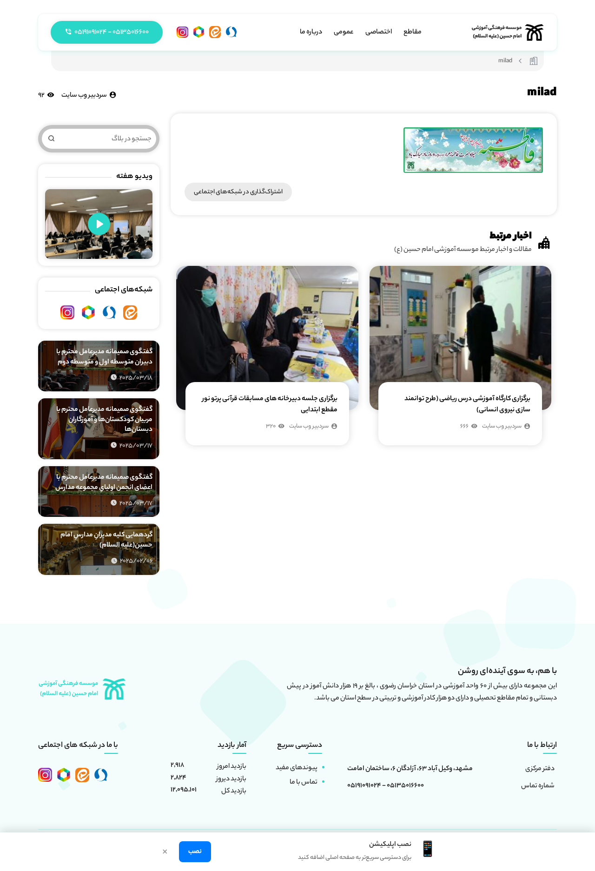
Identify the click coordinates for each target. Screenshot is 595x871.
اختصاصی (378, 32)
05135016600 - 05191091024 (385, 786)
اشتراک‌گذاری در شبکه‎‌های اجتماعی (238, 192)
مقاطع (412, 32)
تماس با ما (303, 782)
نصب (195, 851)
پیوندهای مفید (296, 768)
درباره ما (311, 32)
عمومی (344, 32)
